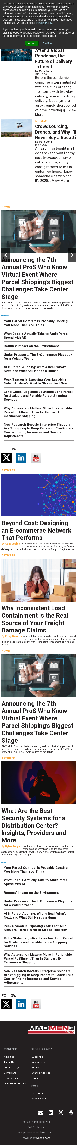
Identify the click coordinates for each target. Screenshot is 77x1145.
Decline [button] (47, 43)
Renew (35, 1067)
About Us (9, 1062)
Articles (41, 120)
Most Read (5, 316)
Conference (38, 1093)
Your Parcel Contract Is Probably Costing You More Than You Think (36, 323)
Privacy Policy (44, 22)
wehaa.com (43, 1137)
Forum (34, 1085)
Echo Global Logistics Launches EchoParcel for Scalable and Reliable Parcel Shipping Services (38, 395)
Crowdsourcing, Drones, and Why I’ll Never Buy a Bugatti (55, 132)
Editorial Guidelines (15, 1083)
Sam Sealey (12, 543)
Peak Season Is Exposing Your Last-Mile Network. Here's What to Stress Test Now (36, 381)
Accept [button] (32, 43)
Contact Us (10, 1073)
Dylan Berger (13, 846)
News (5, 207)
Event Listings (11, 1067)
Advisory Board (39, 1098)
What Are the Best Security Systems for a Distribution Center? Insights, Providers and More (33, 825)
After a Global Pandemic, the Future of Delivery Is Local (53, 59)
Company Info (11, 1049)
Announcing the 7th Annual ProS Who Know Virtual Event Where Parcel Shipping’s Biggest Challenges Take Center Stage (37, 278)
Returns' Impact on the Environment (31, 346)
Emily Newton (13, 636)
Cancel (35, 1078)
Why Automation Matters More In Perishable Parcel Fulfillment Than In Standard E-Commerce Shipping (38, 412)
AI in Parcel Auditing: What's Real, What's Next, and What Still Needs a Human (35, 369)
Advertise (9, 1056)
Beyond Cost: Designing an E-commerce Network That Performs (36, 530)
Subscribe (37, 1056)
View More (60, 181)
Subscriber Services (41, 1049)
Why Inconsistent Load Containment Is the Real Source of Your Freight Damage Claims (34, 619)
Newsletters (38, 1062)
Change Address (40, 1073)
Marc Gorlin (46, 70)
